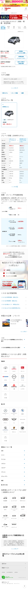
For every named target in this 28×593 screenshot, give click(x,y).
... (9, 13)
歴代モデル (5, 93)
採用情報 (16, 572)
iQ (2, 104)
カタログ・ (3, 27)
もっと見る (14, 186)
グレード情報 (14, 93)
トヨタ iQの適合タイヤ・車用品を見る (10, 304)
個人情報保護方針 (10, 572)
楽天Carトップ (4, 13)
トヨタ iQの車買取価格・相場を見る (9, 297)
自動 (25, 27)
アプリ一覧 (4, 583)
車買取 (8, 27)
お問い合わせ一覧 (10, 583)
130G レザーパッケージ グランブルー (12, 140)
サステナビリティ (17, 583)
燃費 (23, 93)
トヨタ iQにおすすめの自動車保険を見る (10, 308)
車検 (14, 27)
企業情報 (3, 572)
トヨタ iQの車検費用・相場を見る (9, 300)
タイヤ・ (19, 27)
